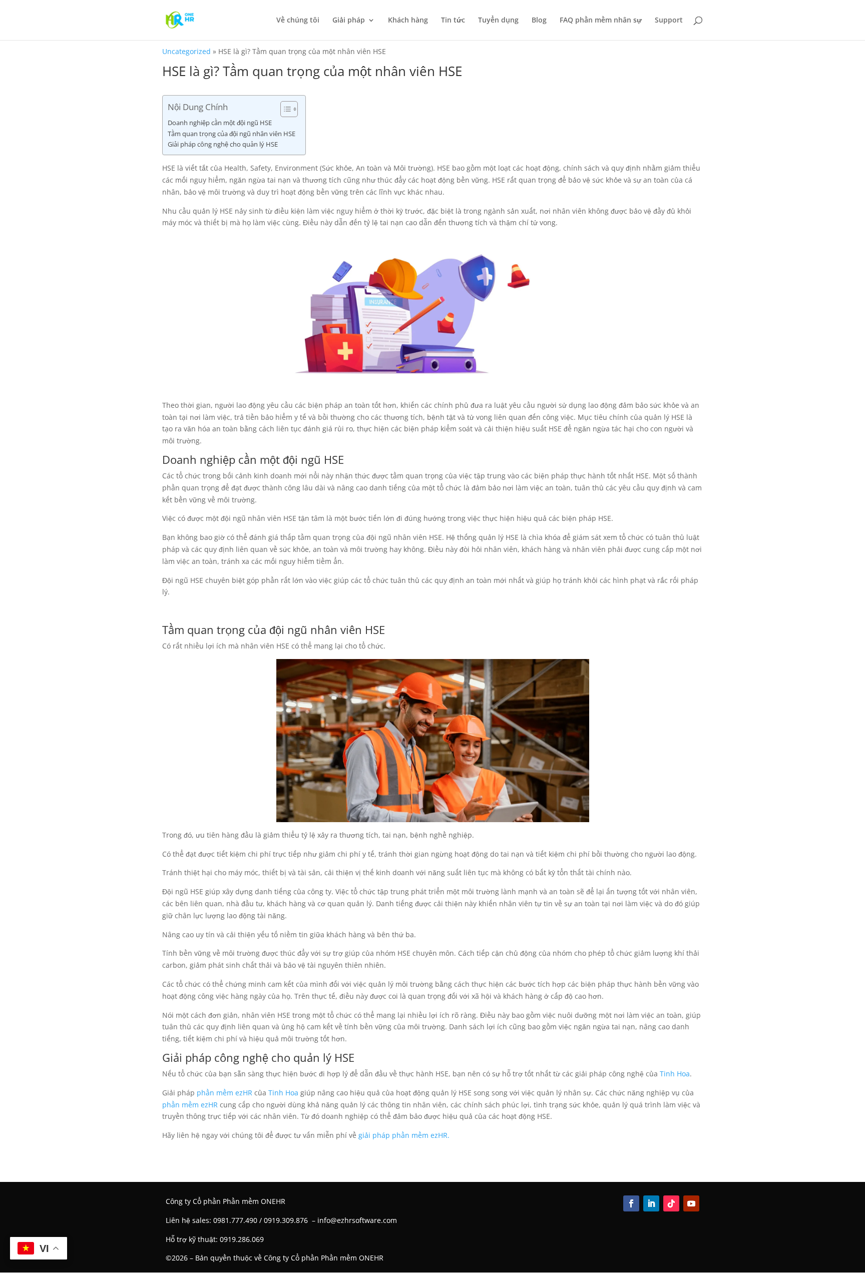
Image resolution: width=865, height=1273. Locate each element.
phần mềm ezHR (224, 1092)
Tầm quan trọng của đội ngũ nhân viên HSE (231, 134)
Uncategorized (186, 51)
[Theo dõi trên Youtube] (691, 1203)
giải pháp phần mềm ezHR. (404, 1135)
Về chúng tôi (297, 21)
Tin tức (453, 21)
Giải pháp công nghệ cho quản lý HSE (223, 144)
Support (669, 21)
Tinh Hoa (675, 1073)
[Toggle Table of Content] (284, 109)
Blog (539, 21)
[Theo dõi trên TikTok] (671, 1203)
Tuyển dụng (498, 21)
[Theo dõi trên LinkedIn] (651, 1203)
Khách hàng (408, 21)
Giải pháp (348, 21)
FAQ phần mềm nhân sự (601, 21)
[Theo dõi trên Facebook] (631, 1203)
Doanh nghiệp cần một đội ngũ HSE (220, 123)
